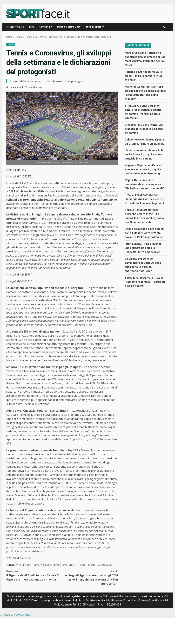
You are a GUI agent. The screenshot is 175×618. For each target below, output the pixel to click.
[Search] (164, 26)
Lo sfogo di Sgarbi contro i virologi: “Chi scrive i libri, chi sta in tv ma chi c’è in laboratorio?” (91, 577)
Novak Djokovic (69, 564)
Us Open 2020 (105, 564)
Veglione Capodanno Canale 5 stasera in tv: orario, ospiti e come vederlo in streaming (144, 169)
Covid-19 (38, 564)
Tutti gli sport (93, 26)
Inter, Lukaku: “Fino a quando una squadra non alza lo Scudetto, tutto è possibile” (143, 248)
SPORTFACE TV (15, 26)
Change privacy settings (15, 614)
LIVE (31, 26)
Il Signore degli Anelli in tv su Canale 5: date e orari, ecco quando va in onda (32, 575)
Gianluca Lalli (16, 87)
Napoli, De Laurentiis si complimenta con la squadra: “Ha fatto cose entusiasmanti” (144, 184)
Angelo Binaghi (23, 564)
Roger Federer (87, 564)
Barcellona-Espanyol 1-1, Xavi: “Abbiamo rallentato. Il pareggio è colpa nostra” (145, 282)
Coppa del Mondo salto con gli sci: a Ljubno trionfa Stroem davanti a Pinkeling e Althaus (144, 233)
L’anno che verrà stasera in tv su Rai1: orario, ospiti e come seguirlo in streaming (144, 154)
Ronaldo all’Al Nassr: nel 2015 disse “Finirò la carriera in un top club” (143, 76)
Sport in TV (45, 26)
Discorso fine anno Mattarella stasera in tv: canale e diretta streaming (144, 129)
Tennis (10, 44)
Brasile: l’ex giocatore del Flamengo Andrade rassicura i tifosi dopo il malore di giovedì (144, 199)
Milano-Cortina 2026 (68, 26)
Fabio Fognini (52, 564)
